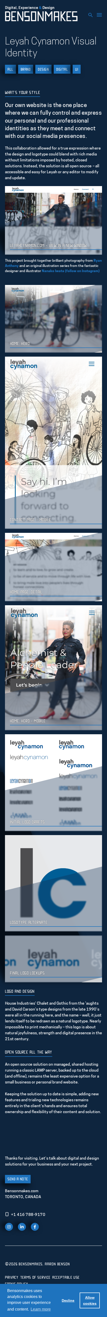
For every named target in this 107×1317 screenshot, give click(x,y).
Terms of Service (35, 1277)
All (10, 69)
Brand (26, 69)
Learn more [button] (41, 1309)
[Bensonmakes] (43, 14)
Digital (62, 69)
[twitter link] (22, 1227)
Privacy (11, 1277)
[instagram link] (9, 1227)
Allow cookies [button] (90, 1300)
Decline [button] (68, 1300)
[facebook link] (35, 1227)
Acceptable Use (66, 1277)
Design (43, 69)
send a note (17, 1179)
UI (76, 69)
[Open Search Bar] (88, 14)
